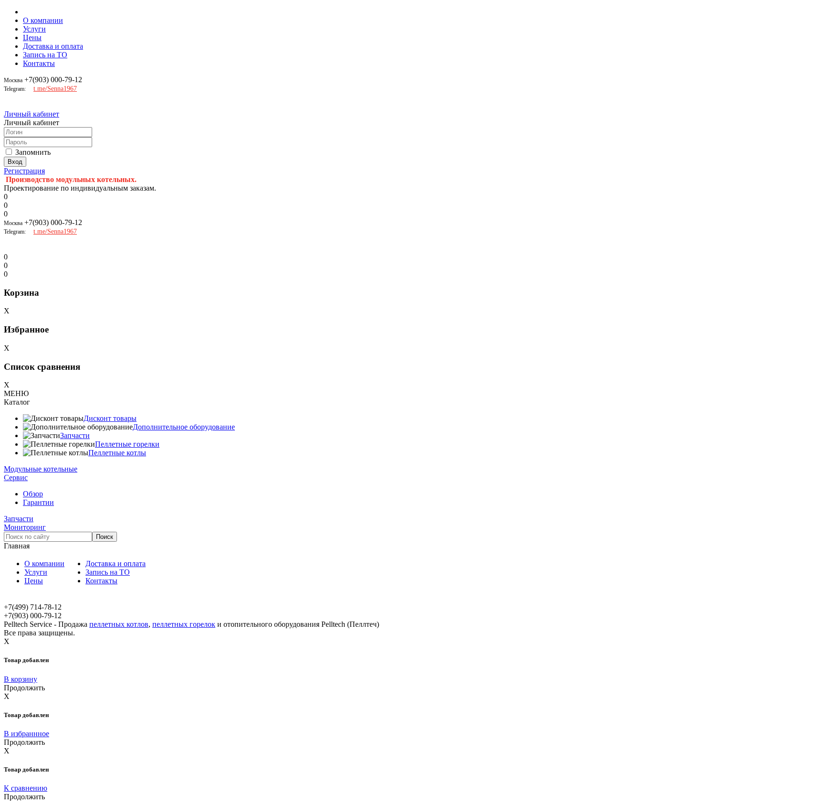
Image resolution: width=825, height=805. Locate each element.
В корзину (20, 679)
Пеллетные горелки (127, 444)
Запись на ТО (45, 55)
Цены (32, 37)
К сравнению (25, 788)
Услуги (34, 29)
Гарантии (38, 502)
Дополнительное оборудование (184, 427)
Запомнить (33, 152)
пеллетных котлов (118, 624)
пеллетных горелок (183, 624)
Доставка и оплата (53, 46)
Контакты (39, 63)
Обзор (33, 494)
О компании (43, 20)
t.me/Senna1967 (55, 88)
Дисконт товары (110, 418)
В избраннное (26, 734)
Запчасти (75, 435)
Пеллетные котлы (117, 453)
